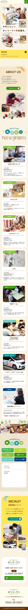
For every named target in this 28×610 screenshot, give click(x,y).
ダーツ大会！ (7, 467)
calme (7, 455)
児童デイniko (20, 455)
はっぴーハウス (7, 459)
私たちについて (13, 88)
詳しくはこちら (14, 519)
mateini (20, 450)
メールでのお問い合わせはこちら (15, 578)
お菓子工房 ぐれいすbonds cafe (8, 450)
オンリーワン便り (20, 459)
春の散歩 (6, 473)
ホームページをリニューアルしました (9, 56)
